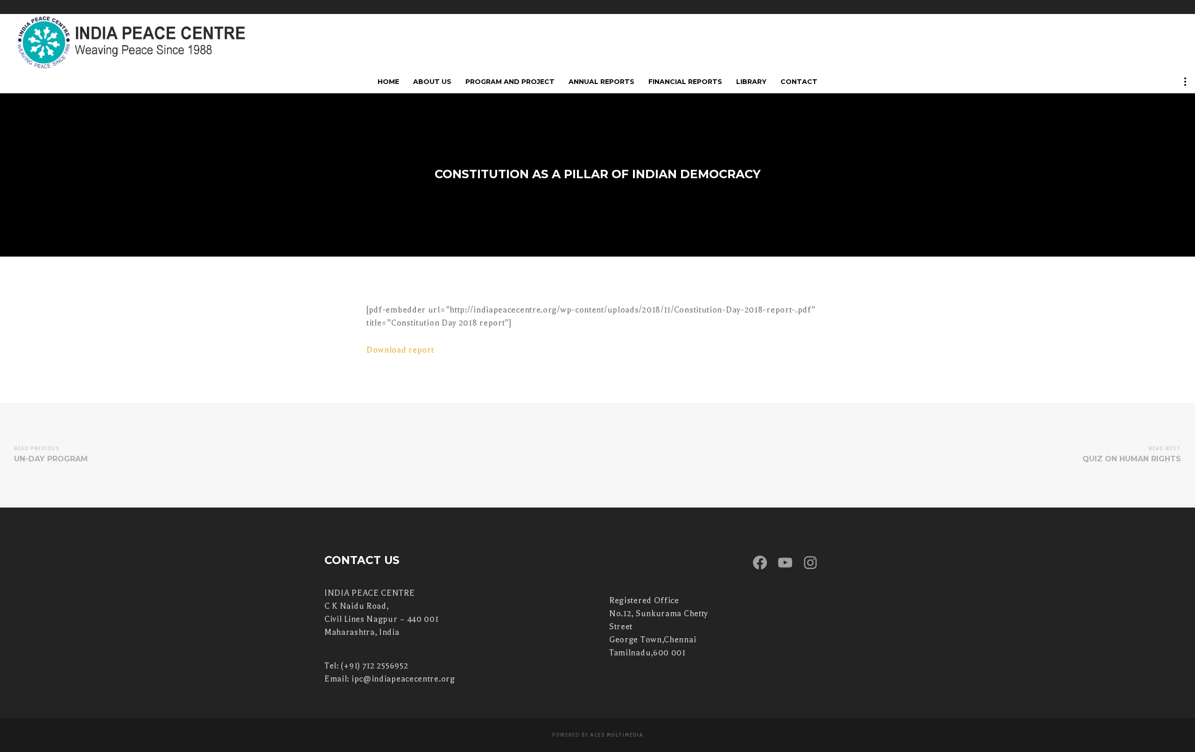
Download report (400, 350)
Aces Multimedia (616, 734)
